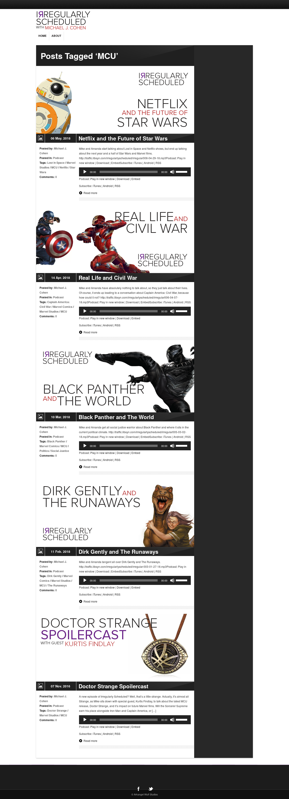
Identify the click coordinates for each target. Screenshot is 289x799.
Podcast (58, 158)
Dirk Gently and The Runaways (118, 551)
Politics (44, 451)
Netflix (64, 167)
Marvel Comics (62, 307)
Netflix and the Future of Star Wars (123, 138)
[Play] (85, 172)
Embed (135, 179)
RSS (117, 186)
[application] (135, 171)
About (56, 36)
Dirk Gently (54, 576)
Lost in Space (56, 163)
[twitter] (150, 788)
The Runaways (57, 585)
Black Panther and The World (116, 417)
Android (108, 186)
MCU (54, 167)
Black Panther (56, 441)
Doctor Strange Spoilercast (113, 686)
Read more (90, 193)
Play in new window (102, 179)
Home (42, 36)
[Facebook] (138, 788)
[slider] (182, 171)
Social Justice (60, 451)
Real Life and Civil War (108, 277)
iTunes (97, 186)
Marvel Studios (49, 311)
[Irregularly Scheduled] (91, 20)
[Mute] (172, 172)
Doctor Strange (57, 710)
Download (123, 179)
